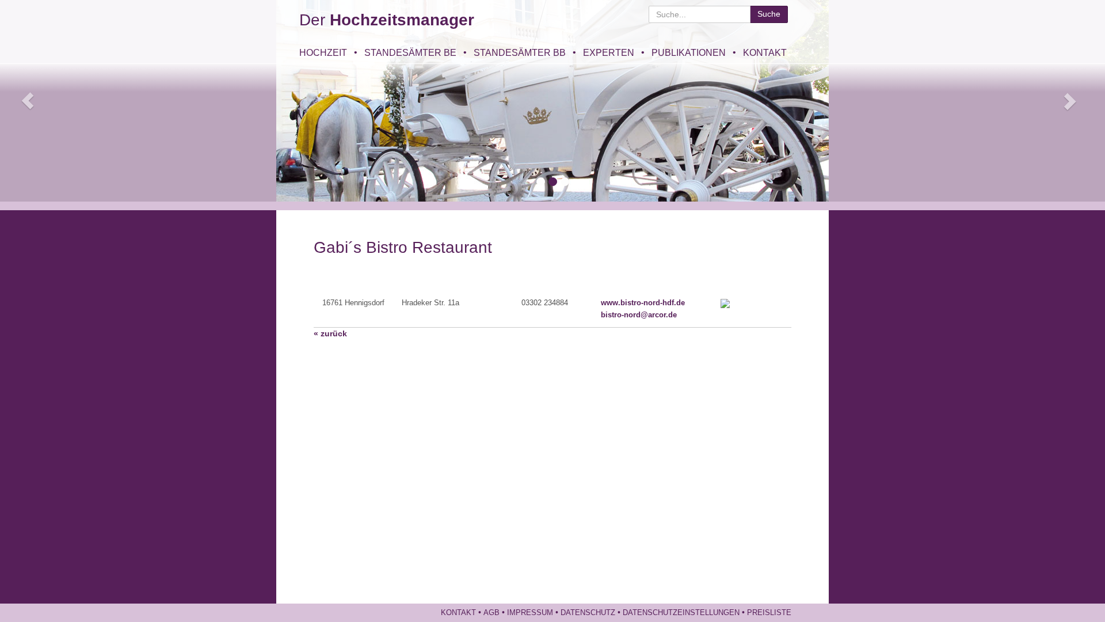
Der (386, 20)
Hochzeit (323, 52)
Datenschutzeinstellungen (681, 613)
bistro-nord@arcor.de (639, 315)
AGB (491, 613)
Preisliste (769, 613)
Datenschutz (588, 613)
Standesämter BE (410, 52)
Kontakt (765, 52)
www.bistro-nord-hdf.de (643, 303)
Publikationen (688, 52)
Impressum (530, 613)
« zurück (330, 333)
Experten (608, 52)
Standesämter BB (520, 52)
